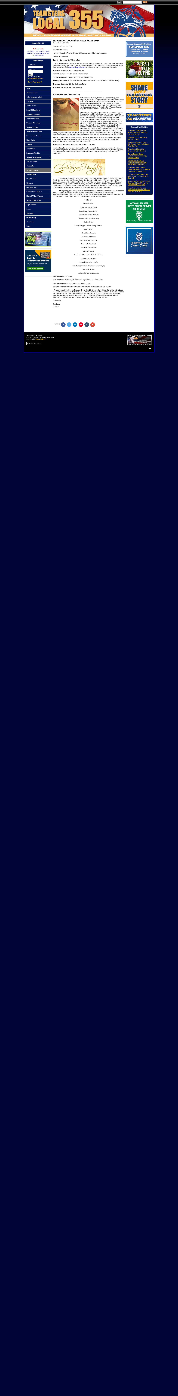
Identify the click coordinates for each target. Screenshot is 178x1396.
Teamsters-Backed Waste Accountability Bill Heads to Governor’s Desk (137, 132)
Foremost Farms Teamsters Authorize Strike (137, 138)
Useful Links (30, 149)
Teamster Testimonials (33, 157)
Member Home (31, 174)
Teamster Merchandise (34, 131)
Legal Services (31, 205)
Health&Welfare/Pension (34, 196)
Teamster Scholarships (34, 136)
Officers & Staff (31, 187)
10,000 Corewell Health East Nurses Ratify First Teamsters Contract (138, 176)
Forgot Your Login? (35, 82)
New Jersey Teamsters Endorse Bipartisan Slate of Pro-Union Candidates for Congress (139, 183)
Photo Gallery (31, 140)
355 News (29, 101)
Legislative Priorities (33, 153)
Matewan (42, 51)
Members (29, 183)
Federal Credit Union (33, 200)
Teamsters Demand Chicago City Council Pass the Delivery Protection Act (138, 144)
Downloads (30, 222)
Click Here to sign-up (35, 78)
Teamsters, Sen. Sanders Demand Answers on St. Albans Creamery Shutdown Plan (139, 169)
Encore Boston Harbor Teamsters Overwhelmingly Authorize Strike (137, 156)
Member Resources (32, 170)
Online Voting (31, 217)
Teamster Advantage (33, 123)
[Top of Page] (150, 348)
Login (28, 226)
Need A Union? (31, 106)
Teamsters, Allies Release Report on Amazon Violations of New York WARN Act (139, 190)
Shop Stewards (31, 179)
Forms (28, 209)
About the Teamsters (33, 114)
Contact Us (30, 166)
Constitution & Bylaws (34, 192)
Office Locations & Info (34, 97)
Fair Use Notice (31, 162)
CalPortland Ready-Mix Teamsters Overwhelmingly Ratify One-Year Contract (137, 162)
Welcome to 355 (31, 93)
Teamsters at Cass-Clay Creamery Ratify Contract (137, 150)
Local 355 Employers (33, 110)
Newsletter (29, 213)
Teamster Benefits (32, 127)
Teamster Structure (32, 119)
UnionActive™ (40, 339)
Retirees (29, 144)
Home (28, 88)
